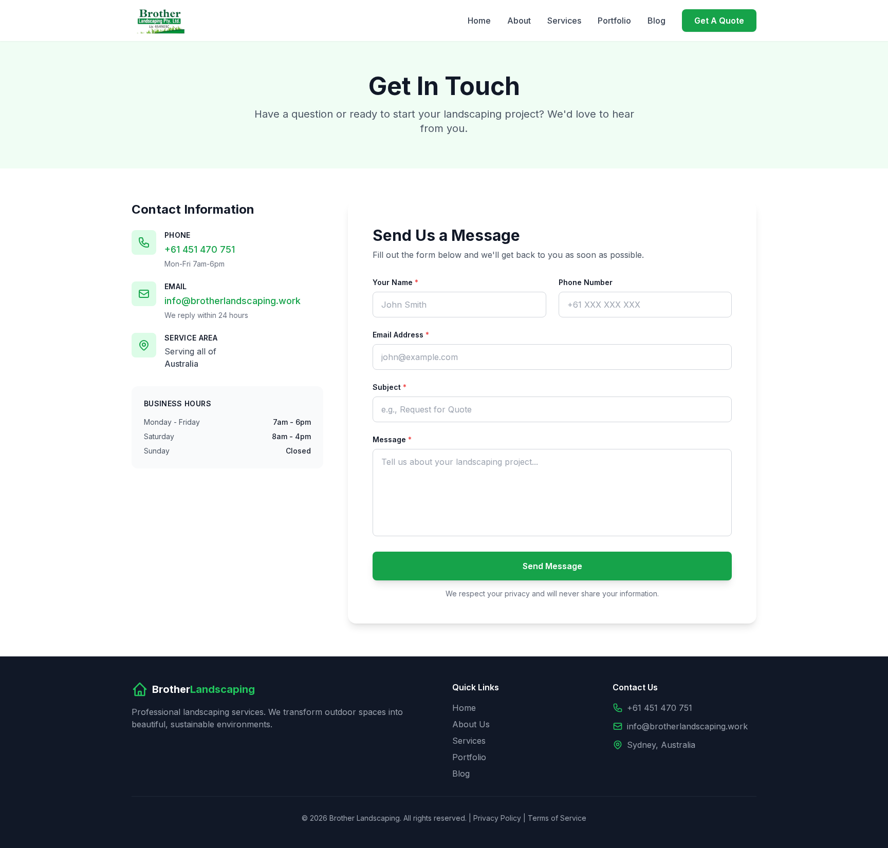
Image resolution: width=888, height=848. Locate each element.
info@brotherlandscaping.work (232, 300)
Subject (389, 387)
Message (392, 439)
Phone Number (586, 282)
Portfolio (614, 20)
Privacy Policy (497, 818)
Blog (656, 20)
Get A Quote (719, 20)
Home (479, 20)
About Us (471, 724)
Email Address (401, 334)
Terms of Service (557, 818)
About (519, 20)
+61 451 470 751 (199, 249)
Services (564, 20)
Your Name (395, 282)
